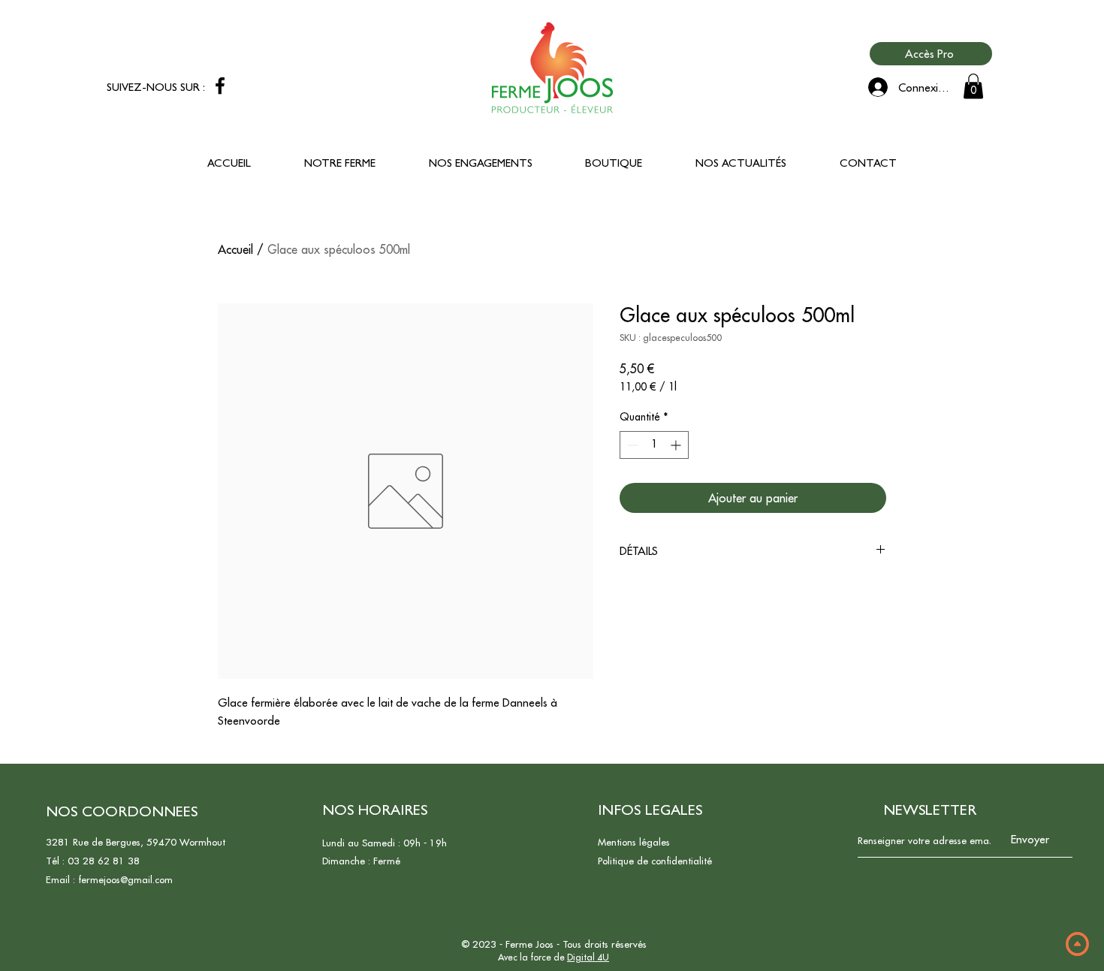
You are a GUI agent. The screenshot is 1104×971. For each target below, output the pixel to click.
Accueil (235, 249)
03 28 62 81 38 (104, 861)
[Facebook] (220, 85)
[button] (973, 86)
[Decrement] (631, 445)
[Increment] (677, 445)
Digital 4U (588, 957)
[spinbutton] (654, 445)
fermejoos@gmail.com (125, 879)
